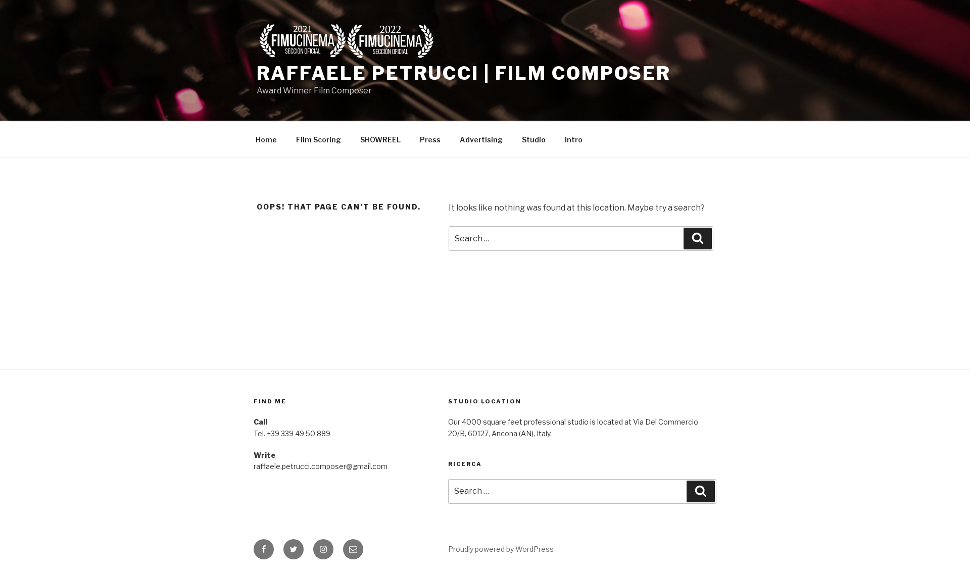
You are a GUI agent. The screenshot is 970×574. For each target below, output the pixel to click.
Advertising (481, 139)
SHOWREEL (380, 139)
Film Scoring (318, 139)
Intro (574, 139)
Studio (534, 139)
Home (266, 139)
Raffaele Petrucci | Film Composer (464, 73)
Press (430, 139)
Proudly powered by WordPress (501, 549)
